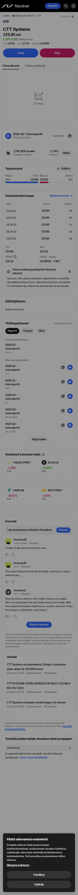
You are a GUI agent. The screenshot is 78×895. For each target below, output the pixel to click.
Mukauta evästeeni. (18, 865)
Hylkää (39, 884)
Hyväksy (39, 874)
